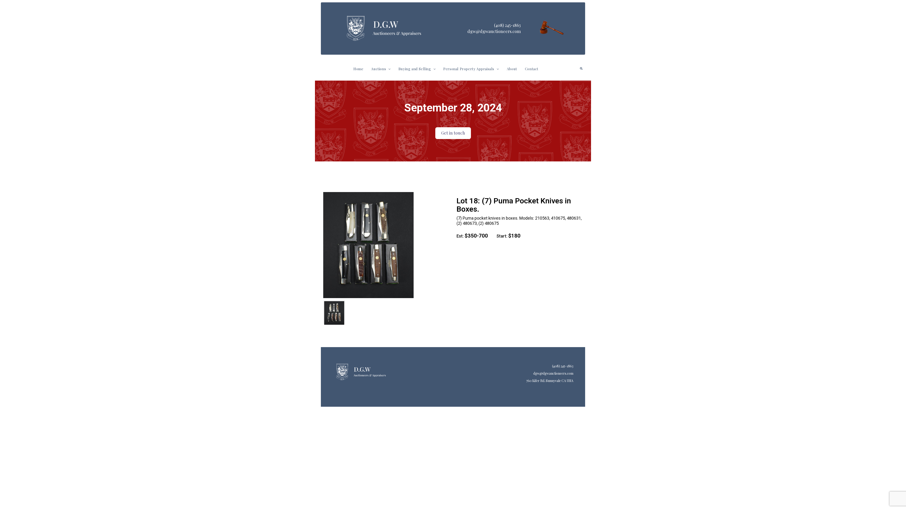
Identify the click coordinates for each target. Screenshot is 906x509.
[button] (380, 69)
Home (358, 68)
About (512, 68)
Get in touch (453, 133)
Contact (531, 68)
